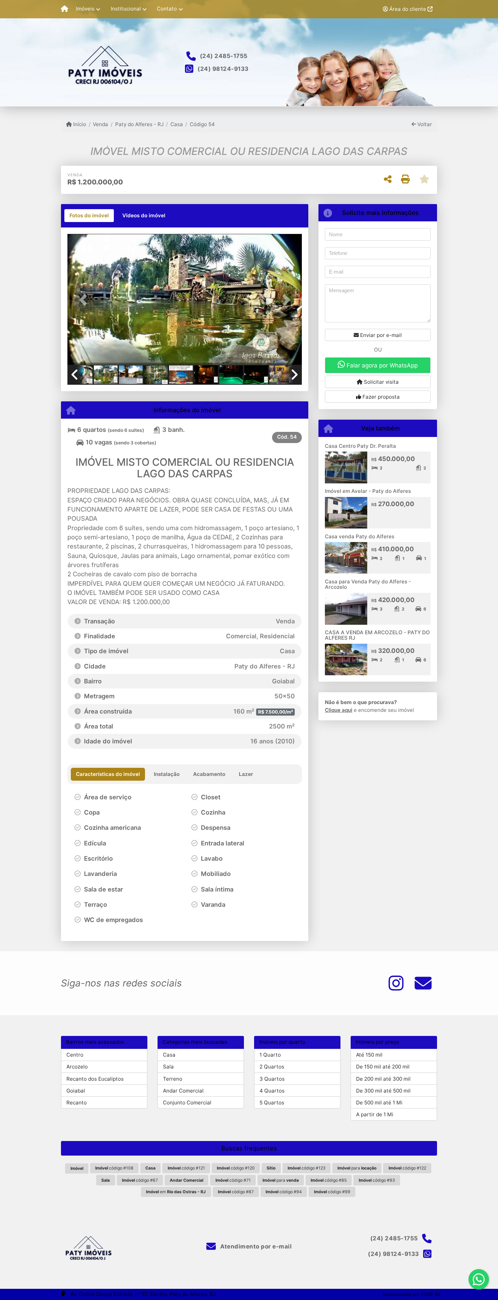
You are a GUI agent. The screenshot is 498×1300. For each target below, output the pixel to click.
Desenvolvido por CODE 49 (411, 1294)
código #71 (233, 1180)
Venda (100, 124)
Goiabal (75, 1090)
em (176, 1191)
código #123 (307, 1168)
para (356, 1168)
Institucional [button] (126, 8)
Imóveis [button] (85, 8)
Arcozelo (77, 1066)
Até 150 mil (369, 1055)
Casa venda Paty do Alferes (359, 536)
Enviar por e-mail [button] (380, 335)
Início (79, 124)
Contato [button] (167, 8)
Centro (74, 1055)
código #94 (284, 1191)
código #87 (236, 1191)
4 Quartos (272, 1090)
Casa (176, 124)
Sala (168, 1066)
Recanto (76, 1102)
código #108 (114, 1168)
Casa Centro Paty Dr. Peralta (360, 446)
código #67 (140, 1180)
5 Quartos (272, 1102)
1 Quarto (270, 1055)
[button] (85, 299)
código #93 (377, 1180)
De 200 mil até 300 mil (383, 1079)
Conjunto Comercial (187, 1102)
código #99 (332, 1191)
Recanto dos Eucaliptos (95, 1079)
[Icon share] (396, 983)
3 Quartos (272, 1079)
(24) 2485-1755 (224, 56)
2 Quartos (272, 1066)
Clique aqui (338, 710)
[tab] (89, 215)
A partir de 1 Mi (374, 1114)
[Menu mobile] (64, 9)
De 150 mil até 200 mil (383, 1066)
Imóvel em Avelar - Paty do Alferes (368, 491)
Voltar (424, 124)
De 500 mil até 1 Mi (379, 1102)
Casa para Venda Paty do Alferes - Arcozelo (368, 584)
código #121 (186, 1168)
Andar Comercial (183, 1090)
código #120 (236, 1168)
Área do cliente (408, 9)
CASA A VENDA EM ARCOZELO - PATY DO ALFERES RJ (377, 635)
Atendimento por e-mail (255, 1246)
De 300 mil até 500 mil (383, 1090)
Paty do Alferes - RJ (139, 124)
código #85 (329, 1180)
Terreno (172, 1079)
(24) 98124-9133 (223, 68)
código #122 (407, 1168)
